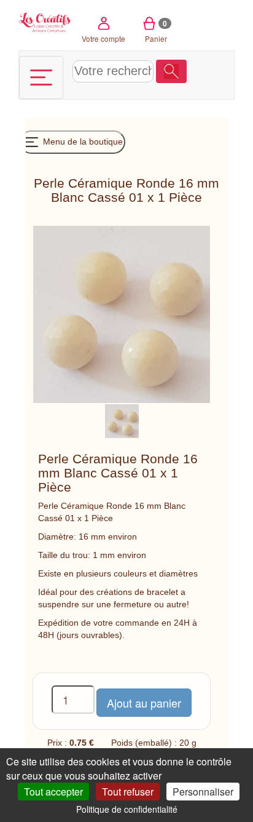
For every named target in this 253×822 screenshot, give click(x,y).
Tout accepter (53, 791)
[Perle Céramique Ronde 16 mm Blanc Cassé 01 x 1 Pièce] (122, 420)
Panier (156, 31)
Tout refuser (128, 791)
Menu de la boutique (82, 141)
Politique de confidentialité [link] (126, 809)
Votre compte (103, 38)
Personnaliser (203, 791)
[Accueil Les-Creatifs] (45, 21)
